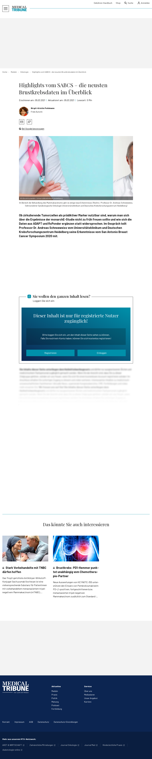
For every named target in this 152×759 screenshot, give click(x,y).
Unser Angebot (91, 698)
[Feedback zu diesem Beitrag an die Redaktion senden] (29, 121)
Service (88, 686)
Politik (54, 698)
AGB (31, 722)
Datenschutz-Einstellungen (66, 722)
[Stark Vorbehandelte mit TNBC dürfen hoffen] (25, 548)
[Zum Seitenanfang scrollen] (146, 753)
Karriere (87, 701)
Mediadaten (89, 694)
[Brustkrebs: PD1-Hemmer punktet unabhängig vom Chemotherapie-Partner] (76, 548)
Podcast (55, 705)
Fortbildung (57, 709)
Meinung (55, 701)
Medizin (55, 691)
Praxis (54, 694)
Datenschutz (43, 722)
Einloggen (102, 352)
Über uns (88, 691)
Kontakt (6, 722)
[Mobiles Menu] (5, 8)
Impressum (19, 722)
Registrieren (50, 352)
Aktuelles (56, 686)
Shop (118, 3)
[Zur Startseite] (19, 8)
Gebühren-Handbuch (103, 3)
